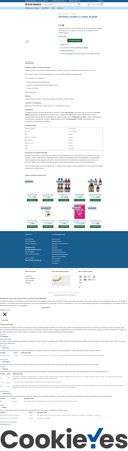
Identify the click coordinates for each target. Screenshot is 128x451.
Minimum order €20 (74, 1)
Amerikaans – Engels (32, 8)
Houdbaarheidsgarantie (59, 252)
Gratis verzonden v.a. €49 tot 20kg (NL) (36, 1)
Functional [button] (3, 345)
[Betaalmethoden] (87, 282)
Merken (60, 8)
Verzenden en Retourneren (60, 243)
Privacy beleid (56, 259)
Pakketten (45, 8)
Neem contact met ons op (33, 260)
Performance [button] (4, 359)
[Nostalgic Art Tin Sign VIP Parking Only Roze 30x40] (79, 212)
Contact (100, 1)
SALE (53, 8)
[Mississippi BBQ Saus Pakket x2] (64, 185)
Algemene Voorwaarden (59, 256)
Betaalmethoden (56, 241)
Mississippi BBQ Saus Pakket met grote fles (95, 195)
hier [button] (17, 305)
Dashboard (28, 276)
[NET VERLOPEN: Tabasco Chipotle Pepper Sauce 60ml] (32, 185)
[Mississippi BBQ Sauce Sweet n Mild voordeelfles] (32, 212)
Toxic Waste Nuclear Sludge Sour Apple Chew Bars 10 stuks (48, 196)
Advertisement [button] (4, 391)
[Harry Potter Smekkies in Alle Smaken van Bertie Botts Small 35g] (48, 212)
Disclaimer (55, 263)
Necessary (5, 336)
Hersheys (73, 14)
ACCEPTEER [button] (45, 307)
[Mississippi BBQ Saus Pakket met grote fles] (95, 185)
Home (60, 14)
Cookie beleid (56, 261)
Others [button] (2, 405)
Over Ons (54, 245)
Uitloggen (28, 282)
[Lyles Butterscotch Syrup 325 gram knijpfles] (64, 212)
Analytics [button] (2, 366)
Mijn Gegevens (29, 280)
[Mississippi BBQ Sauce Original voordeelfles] (79, 185)
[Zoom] (27, 41)
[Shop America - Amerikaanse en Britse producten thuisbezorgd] (33, 4)
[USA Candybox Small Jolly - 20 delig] (95, 212)
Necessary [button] (3, 334)
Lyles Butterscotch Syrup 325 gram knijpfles (64, 222)
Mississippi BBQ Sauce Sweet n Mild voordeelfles (32, 222)
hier (73, 303)
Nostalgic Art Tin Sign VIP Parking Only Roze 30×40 (79, 222)
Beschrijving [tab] (29, 63)
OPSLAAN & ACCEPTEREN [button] (8, 422)
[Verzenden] (79, 4)
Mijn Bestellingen (30, 278)
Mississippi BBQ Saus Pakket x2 (64, 195)
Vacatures (55, 248)
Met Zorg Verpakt (57, 250)
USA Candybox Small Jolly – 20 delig (95, 221)
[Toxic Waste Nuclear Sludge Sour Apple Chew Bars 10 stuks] (48, 185)
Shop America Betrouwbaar (60, 254)
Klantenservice (56, 239)
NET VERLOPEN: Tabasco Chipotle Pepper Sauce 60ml (32, 196)
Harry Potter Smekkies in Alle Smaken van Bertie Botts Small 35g (48, 222)
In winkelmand (75, 40)
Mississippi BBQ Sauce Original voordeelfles (79, 196)
